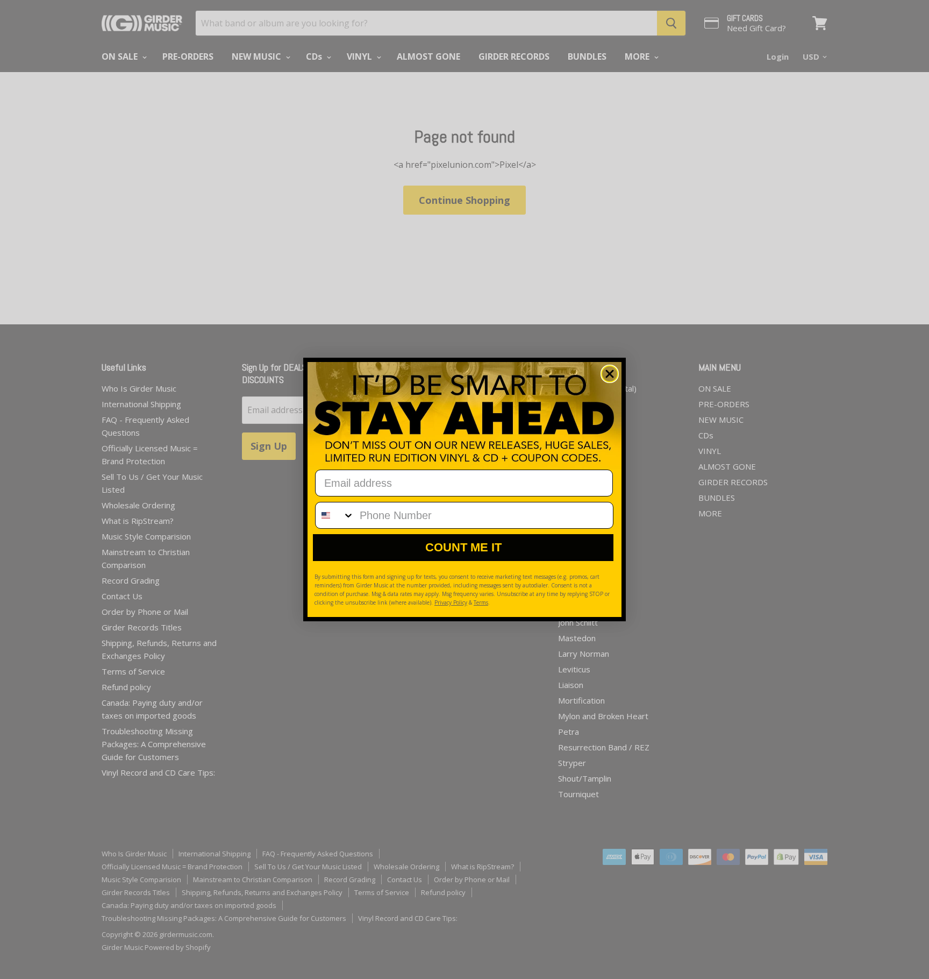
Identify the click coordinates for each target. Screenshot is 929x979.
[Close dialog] (610, 374)
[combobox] (335, 515)
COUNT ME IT (463, 547)
